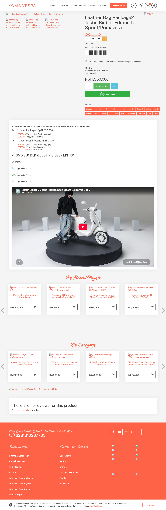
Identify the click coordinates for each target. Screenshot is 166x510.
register (28, 410)
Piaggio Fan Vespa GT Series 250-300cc (141, 296)
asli (106, 109)
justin (156, 109)
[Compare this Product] (99, 39)
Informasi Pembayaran (20, 483)
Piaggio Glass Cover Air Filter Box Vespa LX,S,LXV (102, 296)
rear (122, 113)
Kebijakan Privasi (17, 461)
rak (110, 113)
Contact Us (65, 456)
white (97, 113)
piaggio (89, 109)
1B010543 (21, 134)
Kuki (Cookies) (16, 467)
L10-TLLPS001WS (24, 150)
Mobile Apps (15, 494)
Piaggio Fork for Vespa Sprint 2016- (24, 296)
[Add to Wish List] (93, 39)
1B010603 (21, 137)
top (149, 113)
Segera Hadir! (119, 5)
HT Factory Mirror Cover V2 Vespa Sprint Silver (63, 363)
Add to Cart (103, 86)
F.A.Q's (63, 478)
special (131, 109)
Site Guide (65, 483)
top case (141, 113)
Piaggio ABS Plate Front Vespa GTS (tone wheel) (63, 296)
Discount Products (69, 472)
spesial (122, 109)
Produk (92, 5)
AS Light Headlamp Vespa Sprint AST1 (102, 363)
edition (148, 109)
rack (116, 113)
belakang (131, 113)
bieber (88, 113)
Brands (63, 467)
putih (104, 113)
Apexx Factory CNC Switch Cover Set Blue (24, 363)
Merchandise (80, 5)
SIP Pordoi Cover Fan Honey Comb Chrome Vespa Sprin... (141, 363)
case (156, 113)
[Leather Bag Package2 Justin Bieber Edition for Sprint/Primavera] (43, 14)
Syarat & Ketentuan (19, 456)
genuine (113, 109)
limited (140, 109)
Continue (149, 505)
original (98, 109)
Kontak (103, 5)
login (20, 410)
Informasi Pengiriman (19, 489)
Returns (64, 461)
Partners (13, 472)
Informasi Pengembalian (21, 478)
